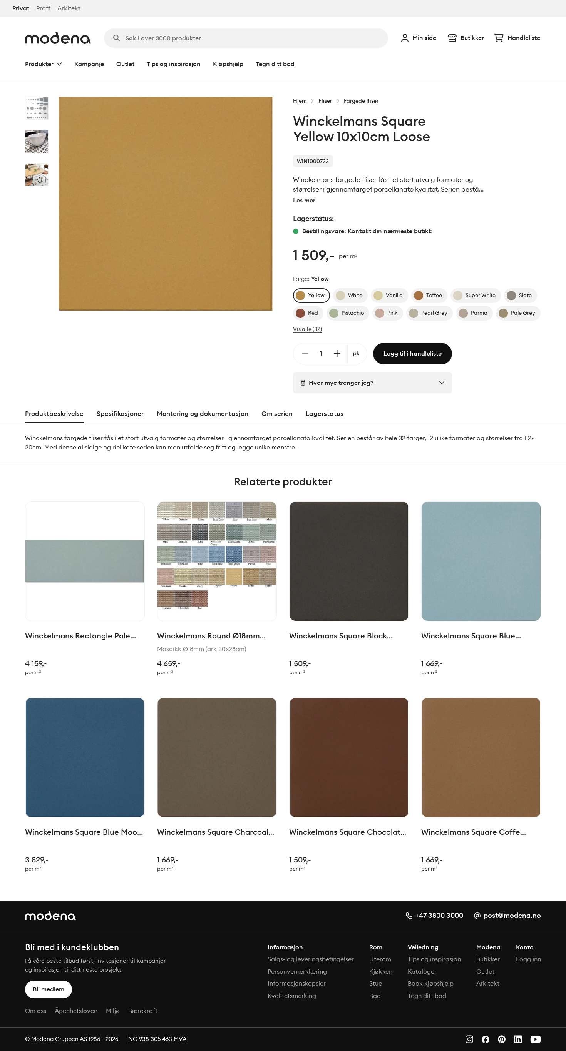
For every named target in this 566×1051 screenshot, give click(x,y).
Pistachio (353, 312)
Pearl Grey (434, 312)
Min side (424, 38)
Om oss (35, 1010)
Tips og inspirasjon (174, 64)
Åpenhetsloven (76, 1010)
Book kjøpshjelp (431, 983)
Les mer (304, 200)
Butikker (472, 38)
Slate (525, 295)
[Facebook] (485, 1039)
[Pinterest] (502, 1039)
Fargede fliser (361, 100)
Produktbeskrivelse (54, 413)
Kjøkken (380, 971)
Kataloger (422, 971)
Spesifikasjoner (120, 413)
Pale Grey (523, 312)
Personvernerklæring (297, 971)
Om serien (277, 413)
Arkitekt (68, 8)
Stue (375, 983)
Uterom (380, 959)
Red (313, 312)
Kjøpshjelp (228, 64)
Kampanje (89, 64)
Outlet (125, 64)
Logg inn (528, 959)
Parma (479, 312)
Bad (375, 995)
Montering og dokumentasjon (202, 413)
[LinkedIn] (518, 1039)
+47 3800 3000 (439, 915)
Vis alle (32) (307, 329)
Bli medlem (48, 989)
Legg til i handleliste (412, 353)
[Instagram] (469, 1039)
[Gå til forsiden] (58, 38)
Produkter (39, 64)
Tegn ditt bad (275, 64)
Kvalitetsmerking (292, 995)
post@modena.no (512, 915)
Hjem (299, 100)
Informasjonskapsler (297, 983)
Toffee (434, 295)
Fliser (325, 100)
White (355, 295)
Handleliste (523, 38)
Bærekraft (142, 1010)
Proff (43, 8)
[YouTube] (535, 1039)
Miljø (113, 1010)
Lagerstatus (324, 413)
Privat (20, 8)
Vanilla (394, 295)
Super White (481, 295)
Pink (392, 312)
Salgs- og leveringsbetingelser (311, 959)
